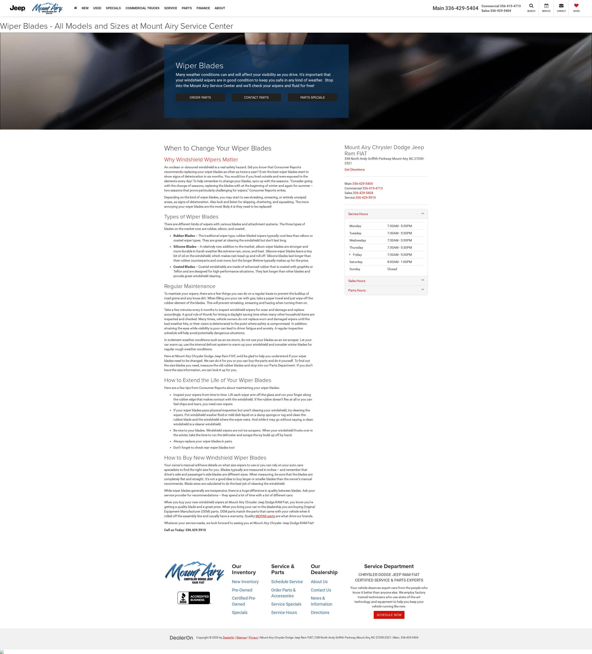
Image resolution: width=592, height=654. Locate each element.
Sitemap (241, 637)
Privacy (253, 637)
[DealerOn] (181, 637)
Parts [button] (187, 8)
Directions (320, 612)
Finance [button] (203, 8)
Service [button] (170, 8)
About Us (319, 581)
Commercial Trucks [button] (143, 8)
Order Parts (200, 97)
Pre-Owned (242, 590)
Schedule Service (287, 581)
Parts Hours (357, 290)
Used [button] (97, 8)
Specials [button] (113, 8)
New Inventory (245, 581)
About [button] (220, 8)
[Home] (75, 8)
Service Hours (358, 214)
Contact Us (321, 590)
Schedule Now (389, 615)
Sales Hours (356, 281)
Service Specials (286, 604)
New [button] (85, 8)
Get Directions (355, 169)
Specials (239, 612)
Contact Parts (256, 97)
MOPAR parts (265, 516)
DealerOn (228, 637)
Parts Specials (312, 97)
